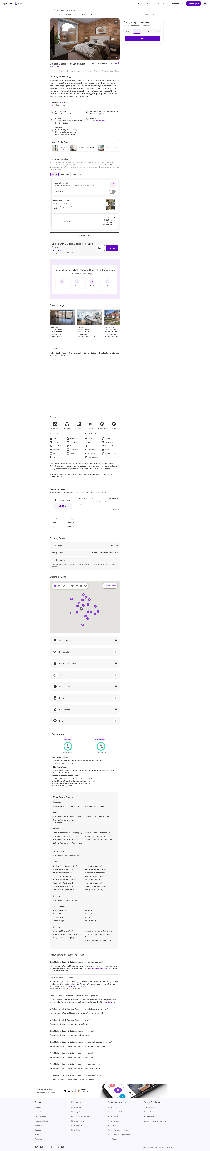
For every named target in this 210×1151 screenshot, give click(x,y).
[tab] (54, 174)
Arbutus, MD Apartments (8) (63, 873)
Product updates (41, 1121)
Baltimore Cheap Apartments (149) (97, 817)
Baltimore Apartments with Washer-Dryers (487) (67, 844)
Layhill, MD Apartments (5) (94, 866)
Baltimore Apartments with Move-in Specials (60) (65, 821)
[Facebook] (47, 1147)
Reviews (97, 71)
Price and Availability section (99, 968)
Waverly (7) (88, 910)
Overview (53, 71)
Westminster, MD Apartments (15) (96, 869)
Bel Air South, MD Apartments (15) (65, 879)
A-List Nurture (113, 1121)
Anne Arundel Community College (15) (98, 940)
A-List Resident (114, 1125)
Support (38, 1130)
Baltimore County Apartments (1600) (66, 900)
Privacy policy (149, 1107)
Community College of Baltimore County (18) (98, 935)
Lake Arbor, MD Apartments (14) (64, 890)
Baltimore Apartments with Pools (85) (66, 839)
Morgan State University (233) (63, 938)
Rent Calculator (77, 1121)
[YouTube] (57, 1147)
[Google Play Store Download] (83, 1091)
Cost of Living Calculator (81, 1116)
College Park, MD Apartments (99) (96, 873)
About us (38, 1107)
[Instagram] (62, 1147)
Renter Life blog (77, 1125)
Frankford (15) (58, 917)
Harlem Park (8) (58, 921)
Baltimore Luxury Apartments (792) (97, 836)
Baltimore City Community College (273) (98, 931)
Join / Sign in (193, 3)
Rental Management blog (118, 1130)
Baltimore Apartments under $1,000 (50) (67, 817)
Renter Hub (76, 1107)
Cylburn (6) (88, 914)
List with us (176, 3)
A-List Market (113, 1116)
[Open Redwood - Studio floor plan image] (110, 204)
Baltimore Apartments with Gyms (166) (66, 836)
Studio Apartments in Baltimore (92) (97, 806)
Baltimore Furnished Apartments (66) (97, 833)
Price (60, 71)
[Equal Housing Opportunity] (36, 1147)
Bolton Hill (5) (89, 917)
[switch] (112, 192)
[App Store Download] (70, 1091)
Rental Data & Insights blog (119, 1134)
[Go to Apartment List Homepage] (12, 3)
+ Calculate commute (97, 120)
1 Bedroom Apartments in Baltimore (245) (67, 806)
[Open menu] (205, 3)
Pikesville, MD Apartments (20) (63, 886)
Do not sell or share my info (155, 1121)
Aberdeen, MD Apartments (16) (95, 886)
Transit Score (100, 739)
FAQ (37, 1134)
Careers (38, 1112)
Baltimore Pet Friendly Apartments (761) (98, 839)
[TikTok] (67, 1147)
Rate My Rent (76, 1112)
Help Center (112, 1139)
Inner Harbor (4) (90, 921)
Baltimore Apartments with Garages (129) (67, 833)
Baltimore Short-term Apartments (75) (66, 855)
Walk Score (66, 739)
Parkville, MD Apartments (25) (63, 876)
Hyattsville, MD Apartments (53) (96, 876)
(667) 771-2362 (55, 66)
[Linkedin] (41, 1147)
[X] (52, 1147)
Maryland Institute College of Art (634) (66, 934)
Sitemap (38, 1139)
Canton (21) (57, 914)
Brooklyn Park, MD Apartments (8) (65, 866)
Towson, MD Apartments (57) (63, 869)
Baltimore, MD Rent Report (78, 986)
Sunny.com (39, 1125)
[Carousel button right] (116, 39)
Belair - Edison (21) (59, 910)
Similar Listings (69, 71)
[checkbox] (62, 283)
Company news (41, 1116)
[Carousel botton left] (53, 39)
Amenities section (110, 1002)
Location (80, 71)
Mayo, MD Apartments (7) (93, 879)
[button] (77, 606)
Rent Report (76, 1130)
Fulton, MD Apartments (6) (94, 883)
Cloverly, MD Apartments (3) (94, 890)
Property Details (107, 71)
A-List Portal (113, 1107)
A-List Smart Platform (116, 1112)
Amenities (88, 71)
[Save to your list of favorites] (116, 22)
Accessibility (149, 1116)
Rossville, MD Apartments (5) (63, 883)
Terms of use (149, 1112)
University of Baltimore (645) (63, 931)
